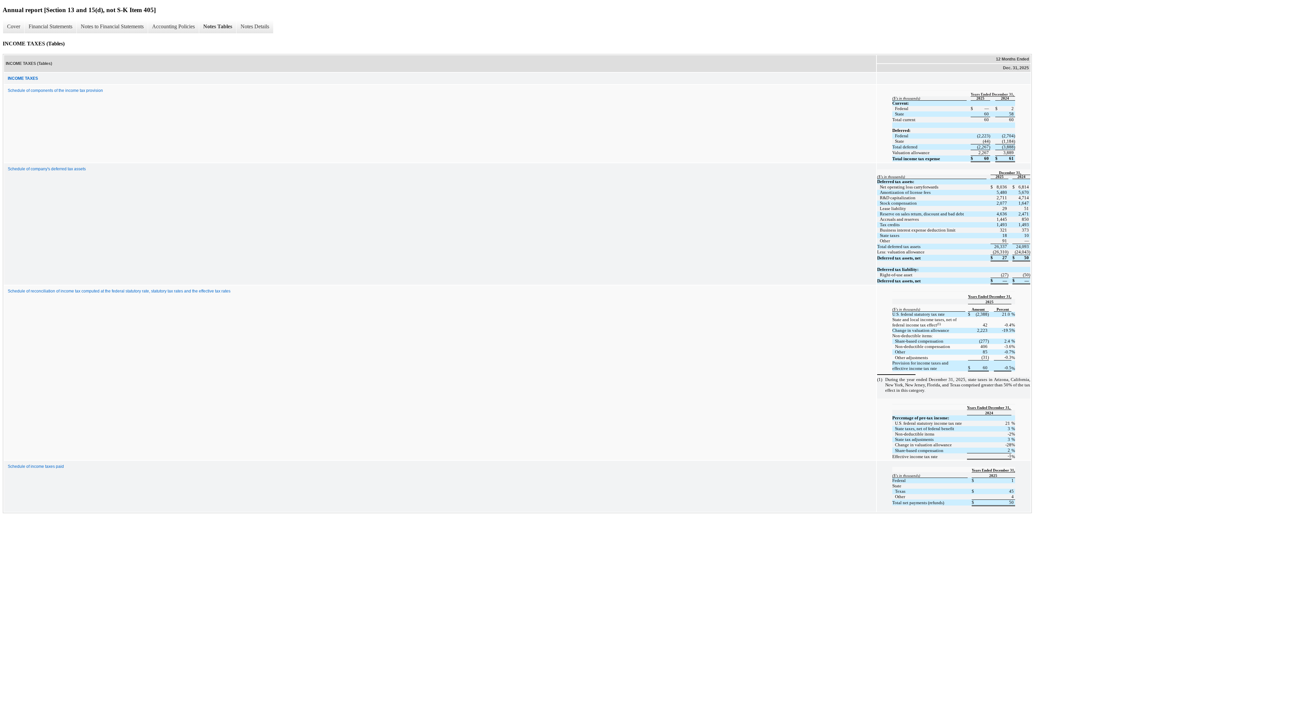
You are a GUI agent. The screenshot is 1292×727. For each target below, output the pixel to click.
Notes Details (255, 26)
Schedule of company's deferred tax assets (47, 169)
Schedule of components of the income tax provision (55, 91)
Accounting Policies (173, 26)
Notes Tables (217, 26)
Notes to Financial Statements (112, 26)
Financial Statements (50, 26)
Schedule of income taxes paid (36, 466)
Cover (13, 26)
